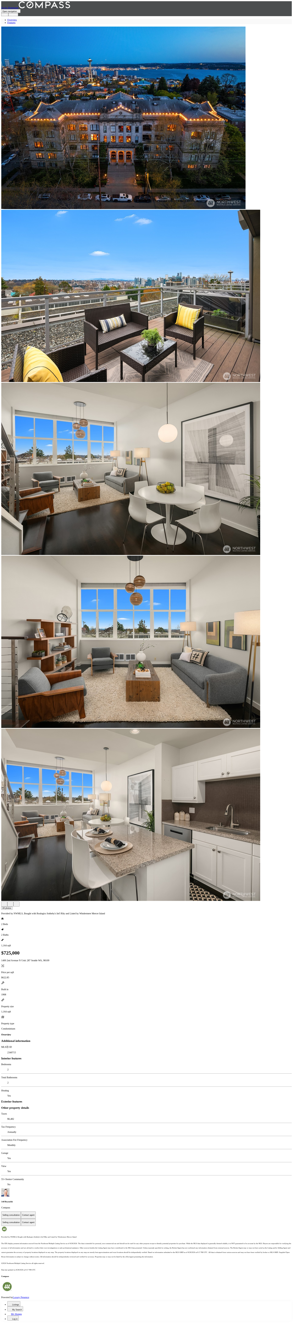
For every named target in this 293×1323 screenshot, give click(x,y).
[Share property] (16, 904)
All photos (6, 908)
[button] (146, 118)
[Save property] (10, 904)
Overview (12, 20)
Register (13, 14)
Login (4, 14)
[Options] (4, 904)
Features (11, 22)
